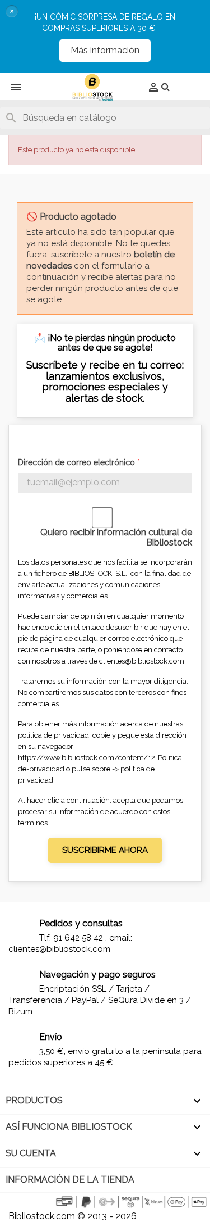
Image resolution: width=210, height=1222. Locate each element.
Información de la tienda (70, 1179)
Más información (105, 50)
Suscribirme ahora (105, 850)
